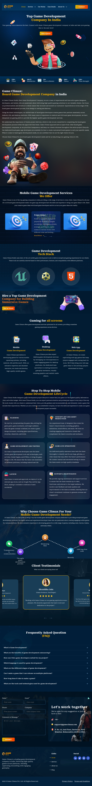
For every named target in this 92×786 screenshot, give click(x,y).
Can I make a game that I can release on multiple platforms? (28, 673)
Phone (4, 707)
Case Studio (52, 7)
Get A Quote (46, 33)
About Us (61, 7)
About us (54, 766)
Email (27, 698)
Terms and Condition (82, 781)
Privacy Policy (67, 781)
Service (30, 7)
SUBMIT (8, 739)
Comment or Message (10, 717)
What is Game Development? (15, 647)
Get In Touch (8, 308)
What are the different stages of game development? (25, 668)
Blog (53, 770)
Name (4, 698)
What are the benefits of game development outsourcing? (27, 653)
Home (23, 7)
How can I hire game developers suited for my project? (26, 658)
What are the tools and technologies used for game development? (30, 683)
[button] (45, 237)
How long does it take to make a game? (19, 678)
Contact (82, 7)
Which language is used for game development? (23, 663)
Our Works (41, 7)
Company (28, 707)
